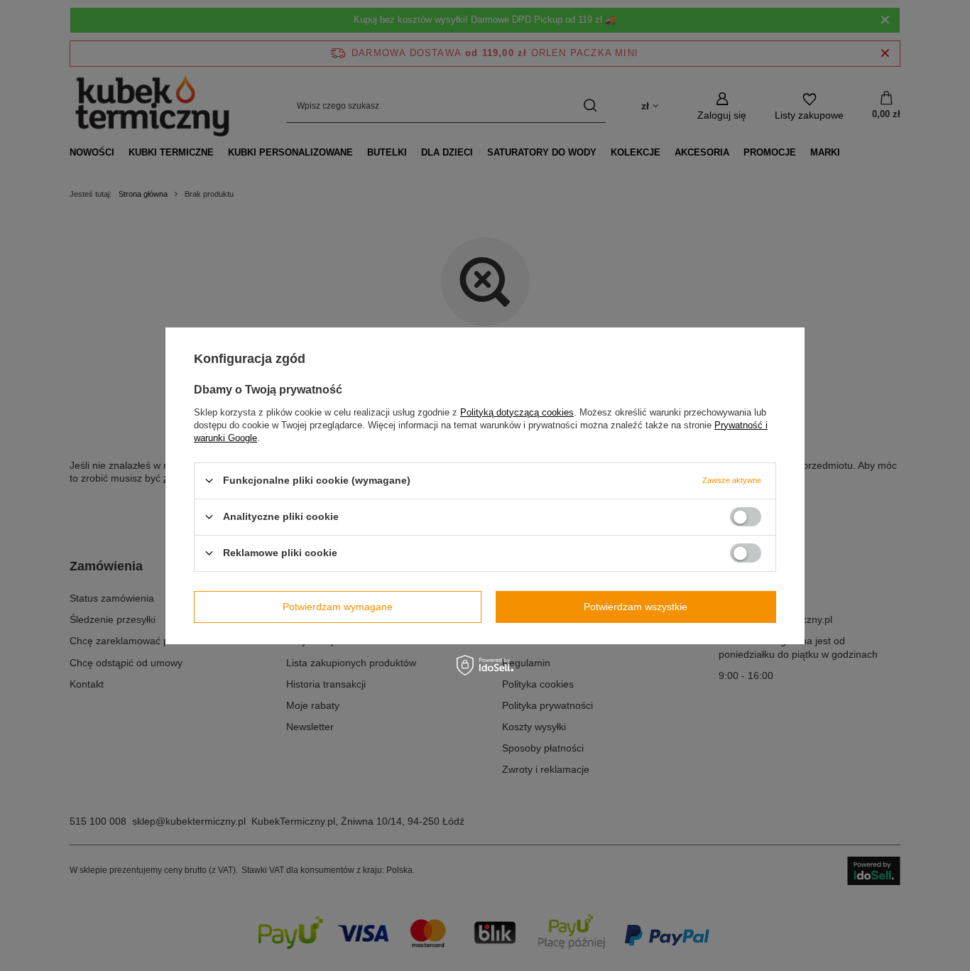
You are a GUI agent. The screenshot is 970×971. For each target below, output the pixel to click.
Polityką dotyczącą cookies (517, 411)
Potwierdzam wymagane (338, 606)
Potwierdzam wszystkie (635, 606)
